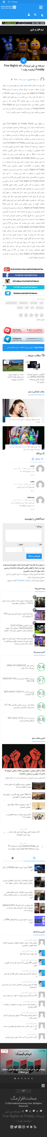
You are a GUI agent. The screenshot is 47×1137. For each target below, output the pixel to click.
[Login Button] (29, 14)
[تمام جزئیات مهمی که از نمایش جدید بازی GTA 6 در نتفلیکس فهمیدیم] (40, 602)
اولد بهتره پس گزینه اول (28, 953)
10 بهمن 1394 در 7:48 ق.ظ (23, 468)
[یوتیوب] (23, 330)
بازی (41, 303)
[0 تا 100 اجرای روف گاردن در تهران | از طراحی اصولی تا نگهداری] (38, 796)
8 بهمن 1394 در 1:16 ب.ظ (23, 484)
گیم (32, 307)
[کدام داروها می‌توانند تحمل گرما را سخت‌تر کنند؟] (23, 410)
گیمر (26, 307)
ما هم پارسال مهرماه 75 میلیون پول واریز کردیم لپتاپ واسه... (20, 1017)
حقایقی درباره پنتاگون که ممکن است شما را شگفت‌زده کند (17, 786)
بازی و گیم (39, 307)
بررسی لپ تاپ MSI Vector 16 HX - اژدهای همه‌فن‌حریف (20, 719)
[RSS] (35, 1126)
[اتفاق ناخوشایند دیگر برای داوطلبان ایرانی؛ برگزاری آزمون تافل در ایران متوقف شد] (39, 882)
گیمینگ (20, 307)
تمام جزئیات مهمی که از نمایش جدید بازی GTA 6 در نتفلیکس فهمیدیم (17, 602)
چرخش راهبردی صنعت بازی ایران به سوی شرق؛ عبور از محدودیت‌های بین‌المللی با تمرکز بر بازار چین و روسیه (17, 641)
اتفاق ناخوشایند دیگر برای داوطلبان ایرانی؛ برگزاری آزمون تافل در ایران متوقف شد (18, 882)
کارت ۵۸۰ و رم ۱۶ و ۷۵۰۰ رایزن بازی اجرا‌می (21, 1037)
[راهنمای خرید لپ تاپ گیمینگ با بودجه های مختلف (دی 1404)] (23, 1062)
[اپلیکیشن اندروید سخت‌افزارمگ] (31, 1126)
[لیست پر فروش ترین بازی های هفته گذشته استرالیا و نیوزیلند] (13, 365)
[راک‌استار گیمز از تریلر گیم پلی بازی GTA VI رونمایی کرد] (40, 615)
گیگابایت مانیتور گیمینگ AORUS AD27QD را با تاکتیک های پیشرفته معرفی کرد (35, 378)
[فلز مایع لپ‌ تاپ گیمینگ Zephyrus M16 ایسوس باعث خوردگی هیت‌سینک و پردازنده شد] (39, 908)
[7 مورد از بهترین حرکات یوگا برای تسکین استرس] (38, 806)
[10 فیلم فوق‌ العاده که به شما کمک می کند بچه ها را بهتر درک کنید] (23, 438)
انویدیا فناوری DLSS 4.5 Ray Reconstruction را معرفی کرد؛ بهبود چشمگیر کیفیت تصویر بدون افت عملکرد (18, 628)
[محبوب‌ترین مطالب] (13, 858)
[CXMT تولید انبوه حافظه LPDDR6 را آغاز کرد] (39, 869)
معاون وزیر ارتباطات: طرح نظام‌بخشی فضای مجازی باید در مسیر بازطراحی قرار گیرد (19, 348)
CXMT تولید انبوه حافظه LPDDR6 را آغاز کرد (18, 869)
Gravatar (20, 580)
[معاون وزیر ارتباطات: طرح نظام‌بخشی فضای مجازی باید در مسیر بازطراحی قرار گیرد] (39, 895)
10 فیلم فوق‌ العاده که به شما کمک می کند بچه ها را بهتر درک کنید (24, 448)
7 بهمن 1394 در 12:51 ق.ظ (23, 500)
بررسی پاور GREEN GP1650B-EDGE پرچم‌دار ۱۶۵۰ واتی (20, 667)
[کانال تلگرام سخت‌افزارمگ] (27, 1126)
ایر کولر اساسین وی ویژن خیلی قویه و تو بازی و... (20, 975)
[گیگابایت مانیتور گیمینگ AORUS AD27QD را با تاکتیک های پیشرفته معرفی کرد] (34, 365)
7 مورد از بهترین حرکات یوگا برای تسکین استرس (19, 806)
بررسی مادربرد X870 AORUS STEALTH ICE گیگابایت (19, 693)
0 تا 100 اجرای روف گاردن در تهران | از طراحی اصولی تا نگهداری (17, 796)
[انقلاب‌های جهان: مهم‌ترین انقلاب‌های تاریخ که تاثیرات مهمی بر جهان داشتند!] (23, 756)
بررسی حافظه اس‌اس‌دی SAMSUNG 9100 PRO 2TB (18, 680)
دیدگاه (36, 459)
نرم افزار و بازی (37, 30)
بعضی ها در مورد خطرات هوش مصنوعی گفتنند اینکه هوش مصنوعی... (20, 944)
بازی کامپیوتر (23, 303)
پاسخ (32, 474)
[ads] (23, 23)
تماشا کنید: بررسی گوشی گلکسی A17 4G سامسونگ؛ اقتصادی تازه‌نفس (19, 706)
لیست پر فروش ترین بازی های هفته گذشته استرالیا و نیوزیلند (16, 377)
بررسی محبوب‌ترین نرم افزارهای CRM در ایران (18, 921)
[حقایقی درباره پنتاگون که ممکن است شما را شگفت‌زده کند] (38, 785)
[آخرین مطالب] (34, 858)
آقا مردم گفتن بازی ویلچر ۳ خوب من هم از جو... (19, 995)
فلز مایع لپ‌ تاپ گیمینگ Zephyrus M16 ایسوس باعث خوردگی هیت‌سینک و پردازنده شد (17, 908)
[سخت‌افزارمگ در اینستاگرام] (23, 1126)
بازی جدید (33, 303)
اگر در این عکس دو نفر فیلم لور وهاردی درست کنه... (20, 1028)
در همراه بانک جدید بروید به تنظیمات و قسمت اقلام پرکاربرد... (20, 1006)
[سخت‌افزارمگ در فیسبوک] (19, 1126)
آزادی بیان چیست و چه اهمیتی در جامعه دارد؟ (18, 816)
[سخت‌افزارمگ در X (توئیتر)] (15, 1126)
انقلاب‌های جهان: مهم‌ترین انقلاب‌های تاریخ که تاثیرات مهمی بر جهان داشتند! (25, 772)
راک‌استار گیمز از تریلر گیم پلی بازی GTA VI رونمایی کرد (18, 615)
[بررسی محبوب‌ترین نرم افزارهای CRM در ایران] (39, 921)
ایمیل (20, 544)
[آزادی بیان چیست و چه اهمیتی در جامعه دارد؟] (38, 816)
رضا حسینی (31, 79)
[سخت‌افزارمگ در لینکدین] (11, 1126)
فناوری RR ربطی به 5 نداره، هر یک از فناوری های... (21, 964)
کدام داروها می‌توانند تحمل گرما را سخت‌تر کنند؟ (24, 421)
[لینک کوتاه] (12, 79)
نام (40, 544)
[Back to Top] (23, 1091)
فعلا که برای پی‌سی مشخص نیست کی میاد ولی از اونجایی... (19, 986)
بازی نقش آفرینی (11, 303)
